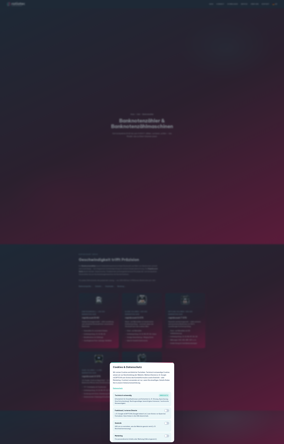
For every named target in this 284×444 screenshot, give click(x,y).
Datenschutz (118, 388)
